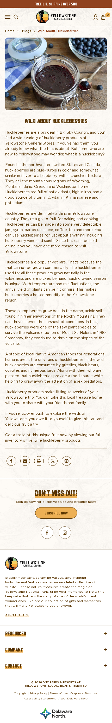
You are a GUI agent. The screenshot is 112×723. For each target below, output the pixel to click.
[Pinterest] (66, 461)
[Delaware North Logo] (56, 712)
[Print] (39, 461)
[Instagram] (65, 532)
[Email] (25, 461)
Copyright (20, 693)
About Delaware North (73, 698)
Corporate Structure (83, 693)
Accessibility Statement (40, 698)
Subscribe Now (56, 513)
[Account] (96, 17)
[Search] (16, 17)
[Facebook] (11, 461)
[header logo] (56, 16)
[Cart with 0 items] (103, 17)
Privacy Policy (38, 693)
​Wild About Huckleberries (56, 121)
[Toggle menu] (7, 16)
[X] (53, 461)
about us (17, 615)
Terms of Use (59, 693)
